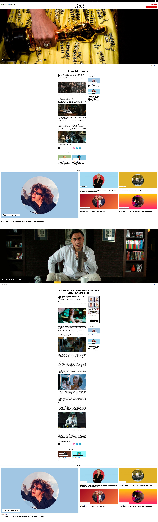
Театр (66, 0)
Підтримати (98, 0)
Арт (75, 0)
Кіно (58, 0)
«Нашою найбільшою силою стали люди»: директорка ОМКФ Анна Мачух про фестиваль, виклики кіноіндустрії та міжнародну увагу (94, 99)
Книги (79, 0)
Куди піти (83, 0)
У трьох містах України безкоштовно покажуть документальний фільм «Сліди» (135, 190)
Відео (73, 0)
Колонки (87, 0)
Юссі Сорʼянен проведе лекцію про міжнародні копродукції (64, 459)
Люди (69, 0)
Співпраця (93, 0)
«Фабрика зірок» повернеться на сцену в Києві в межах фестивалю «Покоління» (135, 211)
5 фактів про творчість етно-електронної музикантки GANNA (78, 460)
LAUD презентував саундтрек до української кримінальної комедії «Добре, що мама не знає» (78, 164)
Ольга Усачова (4, 284)
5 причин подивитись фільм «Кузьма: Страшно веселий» (93, 86)
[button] (156, 1)
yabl (2, 65)
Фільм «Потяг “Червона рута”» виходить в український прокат (92, 211)
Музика (62, 0)
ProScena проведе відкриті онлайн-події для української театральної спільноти (64, 163)
